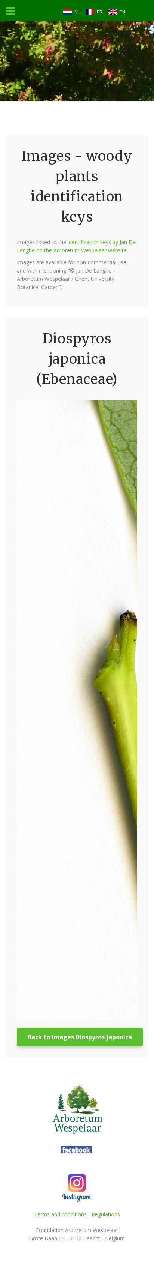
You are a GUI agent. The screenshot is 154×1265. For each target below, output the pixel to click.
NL (77, 12)
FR (99, 12)
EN (122, 12)
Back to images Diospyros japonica (80, 1037)
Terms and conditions (60, 1214)
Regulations (106, 1214)
